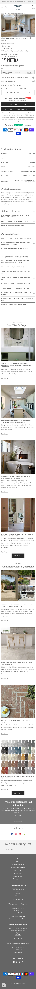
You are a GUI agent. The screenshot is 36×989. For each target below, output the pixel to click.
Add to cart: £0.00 (18, 104)
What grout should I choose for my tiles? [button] (15, 283)
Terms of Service (18, 879)
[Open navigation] (2, 7)
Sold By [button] (18, 158)
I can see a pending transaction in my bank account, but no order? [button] (15, 243)
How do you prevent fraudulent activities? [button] (16, 238)
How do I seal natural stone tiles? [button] (12, 267)
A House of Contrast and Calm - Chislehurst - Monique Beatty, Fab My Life (16, 477)
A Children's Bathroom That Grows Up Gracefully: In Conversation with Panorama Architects (16, 365)
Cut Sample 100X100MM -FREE (18, 109)
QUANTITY (4, 88)
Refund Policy (18, 873)
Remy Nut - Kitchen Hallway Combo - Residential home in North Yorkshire (17, 535)
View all (18, 555)
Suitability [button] (18, 181)
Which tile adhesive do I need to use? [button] (13, 305)
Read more (4, 378)
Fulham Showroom (18, 864)
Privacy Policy (18, 870)
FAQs (18, 862)
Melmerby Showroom (18, 867)
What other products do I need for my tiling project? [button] (16, 293)
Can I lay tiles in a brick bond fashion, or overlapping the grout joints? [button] (15, 261)
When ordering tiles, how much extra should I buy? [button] (17, 299)
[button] (18, 25)
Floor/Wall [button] (18, 176)
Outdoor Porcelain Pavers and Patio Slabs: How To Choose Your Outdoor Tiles (17, 605)
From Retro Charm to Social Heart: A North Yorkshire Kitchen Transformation (15, 421)
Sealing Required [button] (18, 171)
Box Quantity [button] (18, 162)
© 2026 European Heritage (17, 983)
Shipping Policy (18, 876)
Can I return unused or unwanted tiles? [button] (14, 221)
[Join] (30, 849)
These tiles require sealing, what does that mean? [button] (16, 272)
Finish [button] (18, 167)
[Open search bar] (6, 7)
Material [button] (18, 153)
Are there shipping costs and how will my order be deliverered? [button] (15, 216)
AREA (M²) (23, 88)
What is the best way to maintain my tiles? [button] (15, 288)
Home (2, 13)
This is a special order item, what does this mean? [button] (15, 278)
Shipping (12, 51)
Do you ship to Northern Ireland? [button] (12, 226)
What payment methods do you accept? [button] (14, 248)
